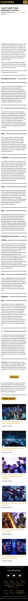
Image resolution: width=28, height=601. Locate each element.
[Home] (7, 2)
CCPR (12, 593)
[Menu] (25, 2)
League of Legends (20, 12)
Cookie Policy (20, 593)
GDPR (6, 593)
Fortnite (23, 582)
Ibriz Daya (8, 14)
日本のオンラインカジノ (14, 587)
